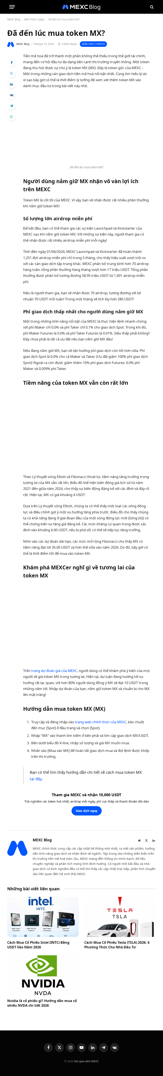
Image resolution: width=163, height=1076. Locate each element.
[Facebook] (11, 62)
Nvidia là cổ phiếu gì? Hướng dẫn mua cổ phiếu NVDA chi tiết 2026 (42, 1003)
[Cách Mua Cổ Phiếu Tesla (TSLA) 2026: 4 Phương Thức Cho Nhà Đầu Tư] (120, 917)
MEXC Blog (13, 19)
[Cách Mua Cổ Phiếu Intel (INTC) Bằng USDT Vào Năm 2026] (43, 917)
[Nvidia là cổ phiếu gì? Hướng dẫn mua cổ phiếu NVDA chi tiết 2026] (43, 975)
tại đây (36, 778)
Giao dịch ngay (86, 811)
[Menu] (12, 7)
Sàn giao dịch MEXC (86, 1061)
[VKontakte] (11, 95)
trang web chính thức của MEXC (100, 721)
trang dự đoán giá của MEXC (54, 670)
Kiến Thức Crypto (34, 19)
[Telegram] (11, 106)
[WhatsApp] (11, 116)
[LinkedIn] (11, 84)
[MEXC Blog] (81, 7)
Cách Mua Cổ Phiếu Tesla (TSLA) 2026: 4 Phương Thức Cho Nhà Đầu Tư (116, 944)
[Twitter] (11, 73)
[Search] (151, 7)
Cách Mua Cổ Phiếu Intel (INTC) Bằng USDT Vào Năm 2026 (38, 944)
